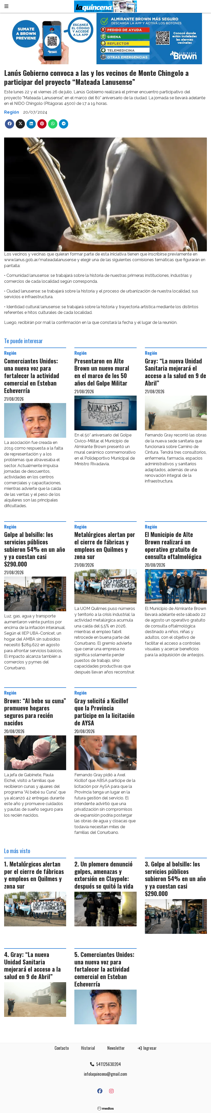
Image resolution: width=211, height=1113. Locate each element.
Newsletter (116, 1048)
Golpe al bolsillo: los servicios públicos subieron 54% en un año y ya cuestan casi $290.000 (34, 549)
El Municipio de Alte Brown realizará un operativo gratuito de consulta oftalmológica (173, 545)
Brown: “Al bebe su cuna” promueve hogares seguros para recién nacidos (35, 711)
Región (11, 112)
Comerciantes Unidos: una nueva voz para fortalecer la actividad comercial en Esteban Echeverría (31, 376)
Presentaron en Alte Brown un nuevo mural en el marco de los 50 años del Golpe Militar (101, 372)
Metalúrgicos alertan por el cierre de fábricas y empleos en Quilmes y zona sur (104, 545)
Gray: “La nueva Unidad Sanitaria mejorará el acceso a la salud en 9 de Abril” (175, 372)
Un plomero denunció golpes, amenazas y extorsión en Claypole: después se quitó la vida (103, 875)
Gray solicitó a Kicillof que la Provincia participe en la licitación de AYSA (104, 711)
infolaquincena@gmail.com (105, 1074)
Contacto (62, 1048)
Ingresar (149, 1048)
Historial (88, 1048)
